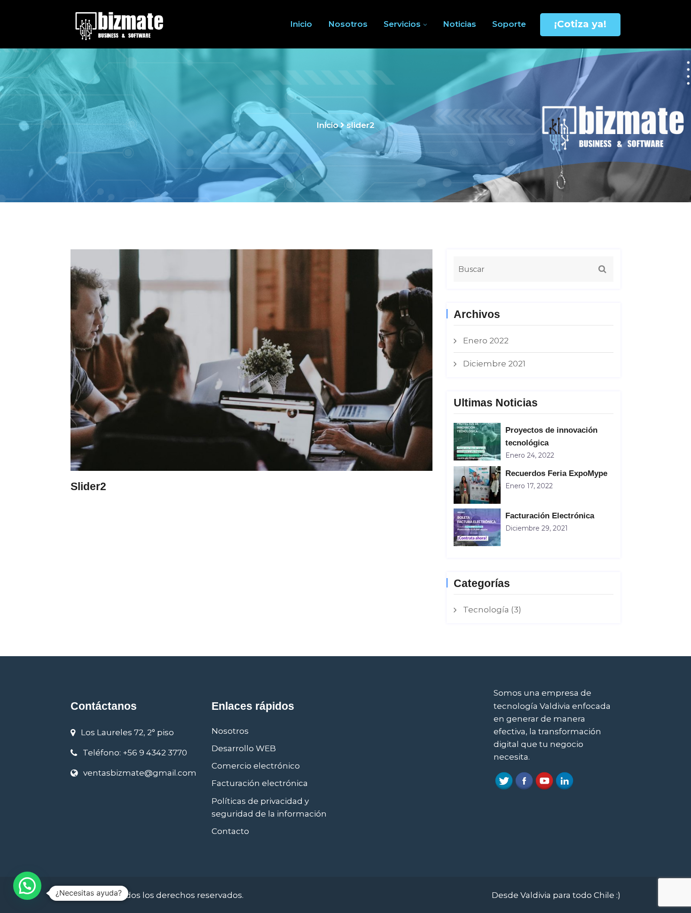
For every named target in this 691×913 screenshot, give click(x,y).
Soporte (509, 24)
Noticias (459, 24)
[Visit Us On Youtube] (544, 780)
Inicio (301, 24)
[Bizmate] (134, 24)
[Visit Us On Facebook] (524, 780)
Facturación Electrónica (549, 515)
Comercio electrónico (256, 765)
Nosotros (348, 24)
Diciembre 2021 (494, 363)
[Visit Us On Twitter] (504, 780)
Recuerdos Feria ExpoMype (556, 473)
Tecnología (486, 609)
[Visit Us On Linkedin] (564, 780)
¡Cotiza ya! (580, 24)
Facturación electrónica (260, 783)
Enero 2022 (486, 340)
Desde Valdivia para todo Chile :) (556, 895)
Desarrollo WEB (244, 748)
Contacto (230, 831)
